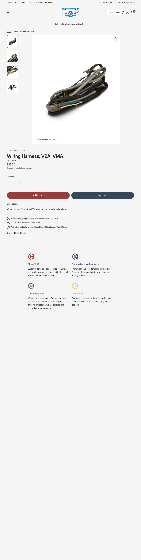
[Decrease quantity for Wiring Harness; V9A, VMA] (9, 182)
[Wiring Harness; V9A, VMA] (116, 38)
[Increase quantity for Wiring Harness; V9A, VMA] (18, 182)
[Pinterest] (111, 2)
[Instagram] (104, 2)
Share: (9, 233)
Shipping (10, 168)
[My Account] (127, 12)
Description (12, 204)
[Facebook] (100, 2)
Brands (9, 2)
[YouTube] (107, 2)
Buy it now (103, 195)
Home (9, 31)
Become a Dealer (35, 2)
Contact (23, 2)
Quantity (10, 176)
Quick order (49, 2)
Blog (16, 2)
